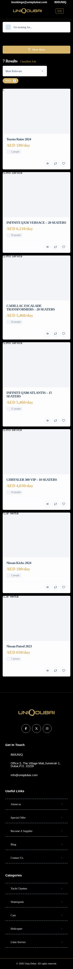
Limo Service (18, 942)
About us (16, 804)
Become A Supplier (21, 831)
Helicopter (16, 928)
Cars (13, 915)
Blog (13, 844)
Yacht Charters (19, 888)
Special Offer (18, 817)
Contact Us (17, 857)
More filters (38, 49)
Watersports (17, 901)
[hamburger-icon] (60, 11)
